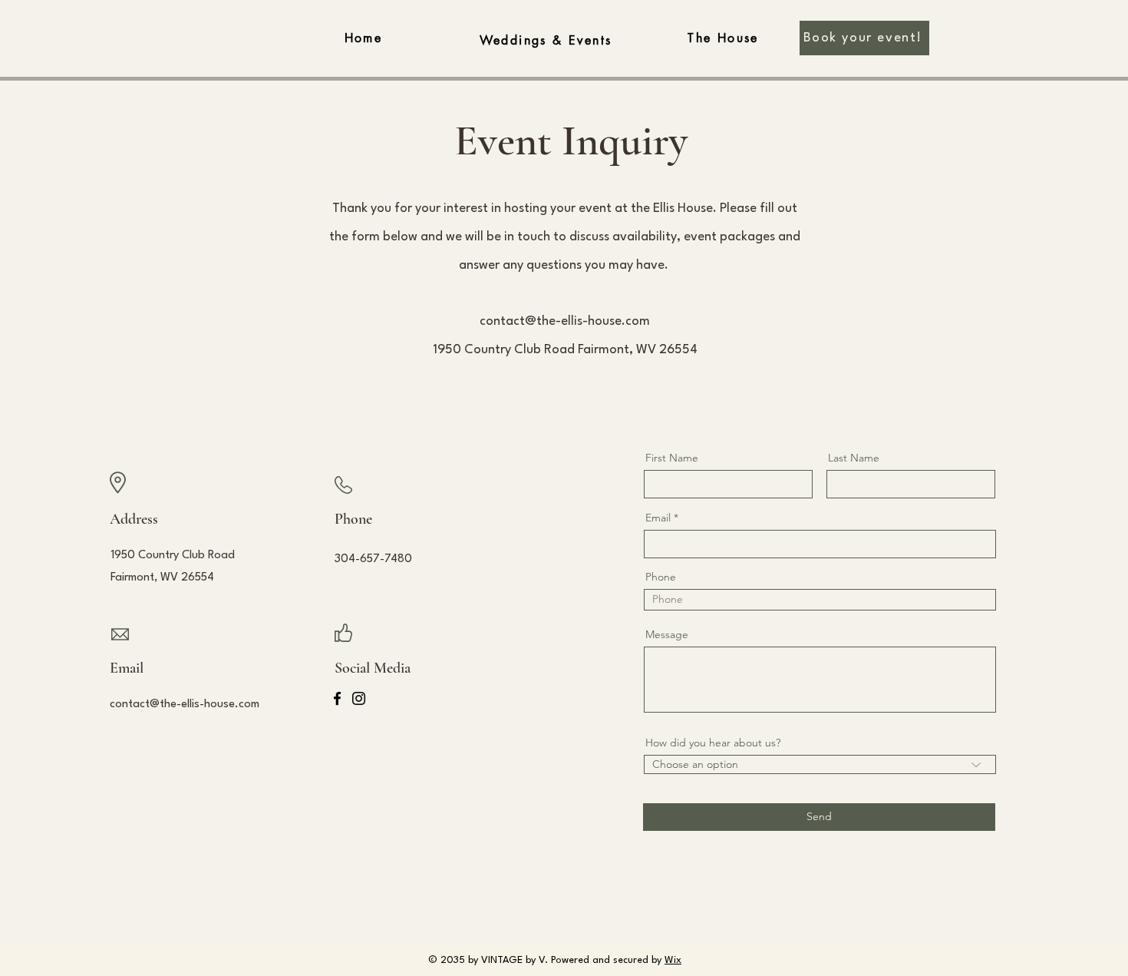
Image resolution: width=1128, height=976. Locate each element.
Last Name (853, 457)
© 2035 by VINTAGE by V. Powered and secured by (554, 960)
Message (666, 634)
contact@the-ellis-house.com (565, 321)
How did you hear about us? (712, 742)
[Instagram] (359, 698)
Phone (660, 576)
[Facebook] (337, 698)
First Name (671, 457)
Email (658, 517)
